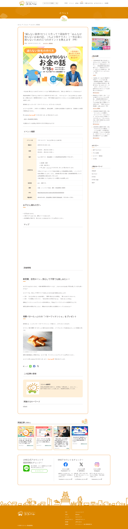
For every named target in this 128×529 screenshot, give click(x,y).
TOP (66, 512)
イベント (71, 3)
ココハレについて (79, 512)
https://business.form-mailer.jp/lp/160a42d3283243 (51, 192)
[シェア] (34, 366)
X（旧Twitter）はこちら (80, 479)
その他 (95, 158)
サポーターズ (78, 517)
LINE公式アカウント (80, 519)
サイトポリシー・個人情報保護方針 (83, 524)
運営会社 (77, 514)
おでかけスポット (98, 3)
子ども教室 (96, 153)
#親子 (93, 182)
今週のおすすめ (89, 3)
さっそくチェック (39, 471)
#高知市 (25, 406)
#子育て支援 (95, 179)
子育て (66, 3)
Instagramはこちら (96, 479)
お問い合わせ (78, 521)
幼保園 (106, 3)
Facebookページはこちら (65, 479)
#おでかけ (94, 173)
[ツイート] (38, 366)
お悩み (77, 3)
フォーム (31, 115)
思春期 (81, 3)
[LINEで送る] (30, 366)
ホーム (19, 24)
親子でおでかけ (97, 150)
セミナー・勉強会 (35, 24)
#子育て (94, 176)
